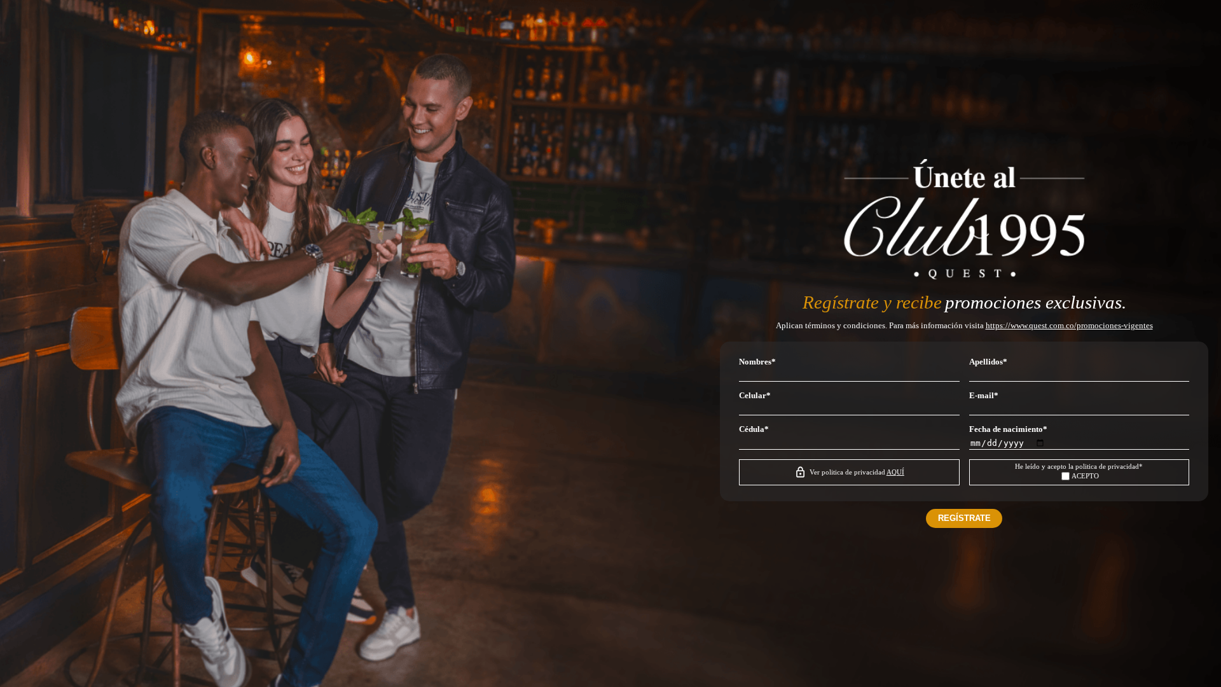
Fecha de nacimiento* (1008, 429)
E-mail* (983, 395)
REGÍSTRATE (964, 518)
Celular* (755, 395)
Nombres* (757, 361)
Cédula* (754, 429)
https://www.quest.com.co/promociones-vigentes (1069, 325)
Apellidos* (988, 361)
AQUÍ (895, 472)
